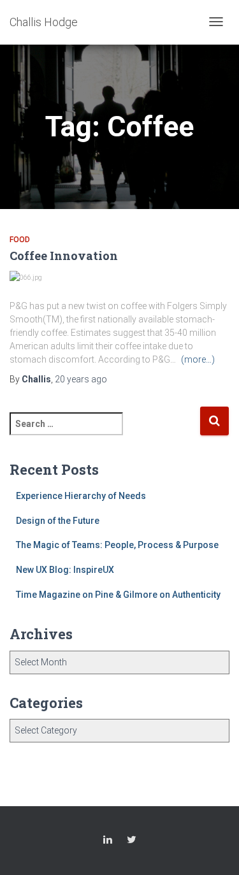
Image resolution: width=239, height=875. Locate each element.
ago (81, 379)
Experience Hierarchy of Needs (81, 496)
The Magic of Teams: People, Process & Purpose (117, 545)
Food (20, 239)
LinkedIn (108, 841)
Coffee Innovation (64, 255)
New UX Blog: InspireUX (65, 570)
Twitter (131, 841)
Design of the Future (57, 521)
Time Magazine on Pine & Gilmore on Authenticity (118, 594)
